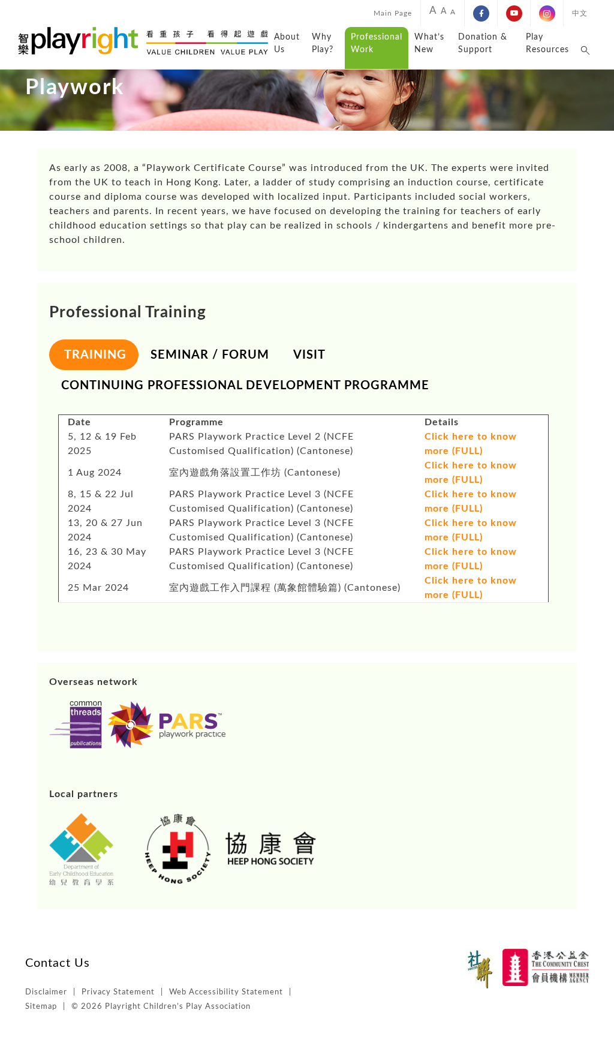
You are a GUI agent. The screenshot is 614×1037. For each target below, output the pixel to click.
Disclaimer (46, 992)
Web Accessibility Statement (226, 992)
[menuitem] (392, 13)
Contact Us (57, 963)
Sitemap (41, 1007)
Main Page (393, 13)
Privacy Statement (118, 992)
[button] (585, 48)
